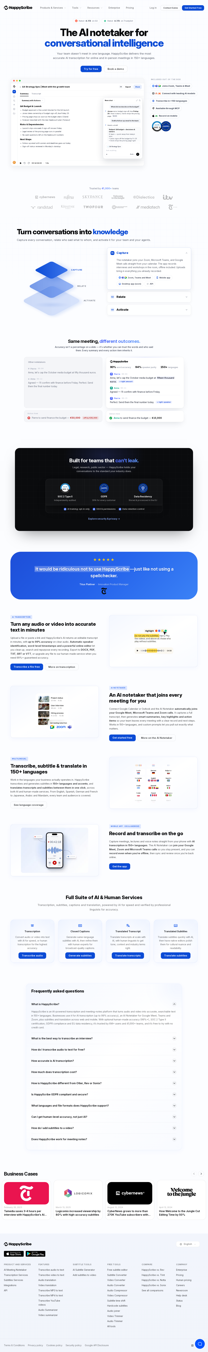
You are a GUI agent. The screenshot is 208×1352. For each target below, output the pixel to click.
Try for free (91, 68)
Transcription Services (16, 1275)
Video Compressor (117, 1295)
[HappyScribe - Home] (18, 8)
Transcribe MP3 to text (50, 1290)
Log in (153, 7)
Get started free (122, 737)
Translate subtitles (175, 955)
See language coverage (29, 804)
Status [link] (179, 1300)
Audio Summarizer (48, 1309)
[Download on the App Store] (14, 1254)
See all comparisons (152, 1290)
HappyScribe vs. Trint (153, 1275)
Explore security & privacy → (104, 518)
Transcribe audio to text (51, 1269)
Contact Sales (170, 7)
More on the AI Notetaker (156, 737)
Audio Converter (116, 1285)
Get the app (119, 866)
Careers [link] (180, 1285)
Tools (75, 7)
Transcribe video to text (51, 1275)
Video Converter (116, 1280)
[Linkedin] (192, 1345)
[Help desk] (200, 1344)
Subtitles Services (13, 1280)
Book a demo (116, 68)
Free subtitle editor (117, 1269)
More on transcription (61, 666)
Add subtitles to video (84, 1275)
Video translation (47, 1285)
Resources (93, 7)
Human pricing (183, 1280)
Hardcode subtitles (117, 1305)
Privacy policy (35, 1345)
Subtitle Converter (117, 1275)
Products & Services (51, 7)
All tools (111, 1326)
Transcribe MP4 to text (50, 1295)
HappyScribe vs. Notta (154, 1280)
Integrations (10, 1285)
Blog (178, 1305)
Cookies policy (54, 1345)
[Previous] (194, 1174)
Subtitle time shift (116, 1300)
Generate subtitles (80, 955)
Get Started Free (193, 7)
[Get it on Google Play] (36, 1254)
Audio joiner (113, 1310)
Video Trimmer (115, 1316)
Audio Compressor (117, 1290)
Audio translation (47, 1280)
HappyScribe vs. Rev (153, 1269)
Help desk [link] (181, 1295)
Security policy (74, 1345)
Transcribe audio (32, 955)
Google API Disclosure (97, 1345)
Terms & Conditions (14, 1345)
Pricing (130, 7)
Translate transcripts (128, 955)
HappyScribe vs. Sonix (154, 1285)
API (5, 1290)
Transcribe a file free (27, 666)
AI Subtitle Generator (84, 1269)
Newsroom (182, 1290)
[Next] (201, 1174)
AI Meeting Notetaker (15, 1269)
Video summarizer (48, 1315)
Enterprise (114, 7)
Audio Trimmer (115, 1321)
